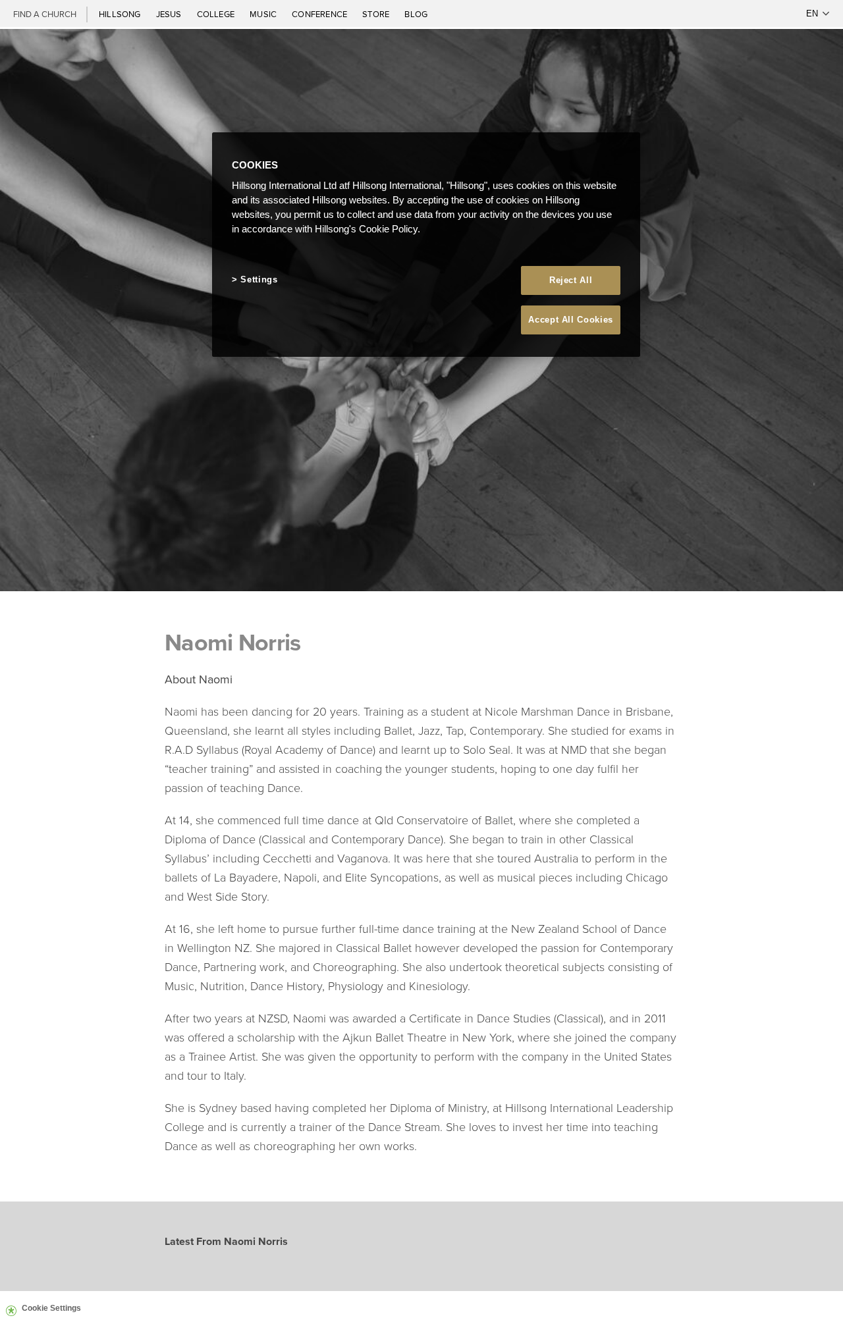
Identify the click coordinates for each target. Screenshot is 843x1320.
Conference (320, 14)
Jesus (170, 14)
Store (376, 14)
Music (264, 14)
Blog (415, 14)
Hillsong (121, 14)
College (216, 14)
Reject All (571, 280)
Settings (258, 279)
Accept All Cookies (570, 320)
